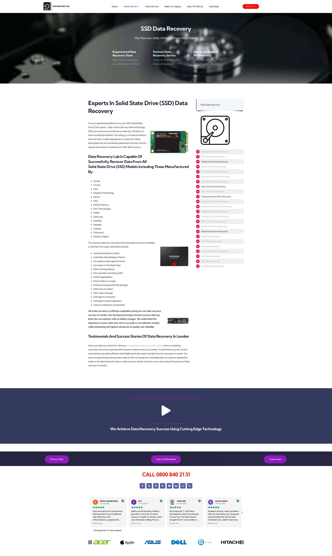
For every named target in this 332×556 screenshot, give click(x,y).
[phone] (189, 486)
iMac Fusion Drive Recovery (214, 221)
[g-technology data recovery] (205, 542)
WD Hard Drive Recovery (213, 156)
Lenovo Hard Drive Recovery (214, 251)
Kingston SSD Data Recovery (214, 201)
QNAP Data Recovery (211, 241)
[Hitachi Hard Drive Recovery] (231, 542)
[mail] (183, 486)
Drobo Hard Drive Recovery (214, 226)
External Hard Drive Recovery (215, 216)
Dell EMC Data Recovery (212, 266)
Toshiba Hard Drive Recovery (215, 211)
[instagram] (156, 486)
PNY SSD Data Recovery (212, 191)
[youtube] (169, 486)
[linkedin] (176, 486)
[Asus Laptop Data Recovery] (153, 542)
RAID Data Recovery (210, 236)
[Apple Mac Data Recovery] (127, 542)
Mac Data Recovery (210, 246)
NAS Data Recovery (210, 256)
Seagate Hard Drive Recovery (215, 151)
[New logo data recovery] (56, 3)
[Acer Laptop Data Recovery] (101, 542)
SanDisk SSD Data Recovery (214, 181)
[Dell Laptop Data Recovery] (179, 542)
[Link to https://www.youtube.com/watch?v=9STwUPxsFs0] (166, 410)
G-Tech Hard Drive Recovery (214, 171)
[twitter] (149, 486)
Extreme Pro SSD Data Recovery (216, 206)
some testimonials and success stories (144, 345)
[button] (242, 512)
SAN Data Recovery (210, 261)
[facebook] (142, 486)
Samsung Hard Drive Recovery (215, 176)
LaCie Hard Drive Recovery (214, 166)
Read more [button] (97, 523)
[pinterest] (162, 486)
